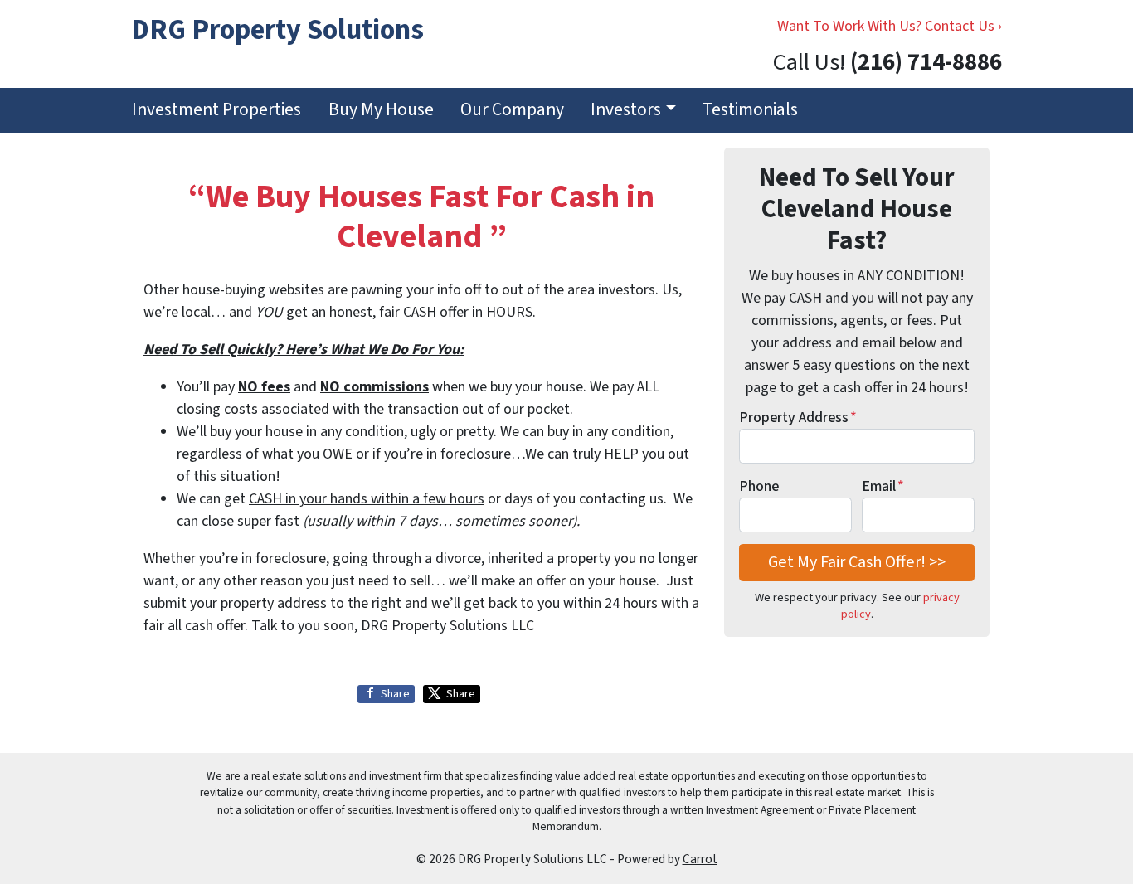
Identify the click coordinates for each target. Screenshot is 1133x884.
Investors (626, 110)
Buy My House (381, 110)
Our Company (512, 110)
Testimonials (750, 110)
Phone (759, 486)
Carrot (700, 859)
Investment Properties (216, 110)
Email (883, 486)
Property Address (798, 417)
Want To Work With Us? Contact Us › (889, 26)
